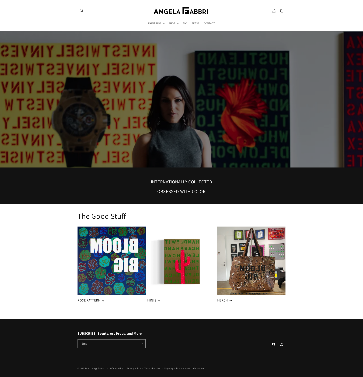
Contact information (193, 368)
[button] (82, 10)
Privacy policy (134, 368)
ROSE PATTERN (89, 300)
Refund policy (116, 368)
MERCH (222, 300)
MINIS (151, 300)
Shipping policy (172, 368)
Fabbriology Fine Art (95, 368)
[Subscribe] (141, 343)
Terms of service (152, 368)
